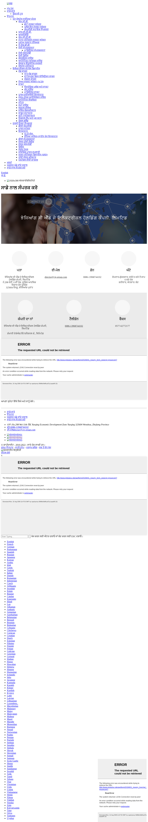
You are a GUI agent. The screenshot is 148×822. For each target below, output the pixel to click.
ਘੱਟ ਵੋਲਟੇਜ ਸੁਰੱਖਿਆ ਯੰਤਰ (24, 19)
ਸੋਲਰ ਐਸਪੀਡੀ (25, 144)
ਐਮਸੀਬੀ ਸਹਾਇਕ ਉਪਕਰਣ (36, 29)
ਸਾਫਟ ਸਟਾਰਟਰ (25, 113)
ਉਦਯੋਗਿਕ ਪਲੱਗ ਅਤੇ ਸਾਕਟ (36, 87)
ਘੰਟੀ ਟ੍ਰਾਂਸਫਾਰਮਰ (26, 115)
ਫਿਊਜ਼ (21, 147)
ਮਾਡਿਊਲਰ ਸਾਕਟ (31, 92)
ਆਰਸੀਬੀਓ (23, 34)
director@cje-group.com (56, 277)
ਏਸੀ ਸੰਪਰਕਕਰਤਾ (26, 47)
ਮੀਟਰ (21, 102)
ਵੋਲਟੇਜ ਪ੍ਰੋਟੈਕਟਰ (26, 66)
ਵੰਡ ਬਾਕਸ (22, 71)
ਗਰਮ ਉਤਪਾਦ (7, 447)
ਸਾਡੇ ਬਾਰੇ (11, 11)
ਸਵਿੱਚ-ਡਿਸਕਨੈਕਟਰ (27, 110)
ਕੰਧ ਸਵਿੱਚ (28, 89)
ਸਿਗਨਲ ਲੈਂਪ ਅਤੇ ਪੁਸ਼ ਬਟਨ (30, 118)
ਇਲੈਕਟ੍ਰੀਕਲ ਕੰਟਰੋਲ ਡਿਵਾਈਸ (26, 68)
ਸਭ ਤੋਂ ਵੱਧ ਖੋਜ (45, 447)
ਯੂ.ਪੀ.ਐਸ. (29, 134)
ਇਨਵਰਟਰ (23, 131)
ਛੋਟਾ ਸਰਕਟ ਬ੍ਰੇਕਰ (32, 24)
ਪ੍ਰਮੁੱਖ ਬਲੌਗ (31, 447)
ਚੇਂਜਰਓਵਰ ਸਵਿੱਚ (25, 58)
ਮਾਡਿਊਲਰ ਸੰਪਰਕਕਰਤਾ (34, 50)
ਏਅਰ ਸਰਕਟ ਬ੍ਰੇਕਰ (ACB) (31, 81)
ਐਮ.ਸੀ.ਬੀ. (23, 21)
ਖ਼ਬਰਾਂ (9, 162)
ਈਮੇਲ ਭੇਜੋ (5, 452)
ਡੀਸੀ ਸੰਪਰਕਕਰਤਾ (26, 139)
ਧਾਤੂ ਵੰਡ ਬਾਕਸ (30, 74)
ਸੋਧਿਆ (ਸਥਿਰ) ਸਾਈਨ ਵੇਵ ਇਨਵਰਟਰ (41, 136)
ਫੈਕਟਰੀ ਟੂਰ (18, 13)
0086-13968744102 (74, 326)
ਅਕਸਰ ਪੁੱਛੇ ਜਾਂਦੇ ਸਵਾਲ (17, 165)
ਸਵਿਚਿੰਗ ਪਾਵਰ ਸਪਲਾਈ (29, 152)
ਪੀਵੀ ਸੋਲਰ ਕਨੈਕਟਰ (27, 157)
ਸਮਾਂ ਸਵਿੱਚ (23, 105)
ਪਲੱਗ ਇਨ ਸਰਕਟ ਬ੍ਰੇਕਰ (35, 27)
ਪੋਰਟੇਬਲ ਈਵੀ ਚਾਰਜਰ (28, 160)
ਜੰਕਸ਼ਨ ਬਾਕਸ (30, 79)
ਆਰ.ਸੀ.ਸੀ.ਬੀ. (25, 32)
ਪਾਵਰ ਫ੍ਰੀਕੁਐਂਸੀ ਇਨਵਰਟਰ (31, 94)
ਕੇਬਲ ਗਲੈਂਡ (23, 121)
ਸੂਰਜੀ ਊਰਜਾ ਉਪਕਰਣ (22, 123)
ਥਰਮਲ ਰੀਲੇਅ (24, 107)
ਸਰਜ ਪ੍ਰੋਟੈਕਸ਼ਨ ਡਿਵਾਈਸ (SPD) (33, 154)
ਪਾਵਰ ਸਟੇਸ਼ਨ (24, 128)
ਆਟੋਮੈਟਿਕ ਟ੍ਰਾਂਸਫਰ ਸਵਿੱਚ (30, 60)
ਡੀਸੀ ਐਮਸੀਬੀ (25, 126)
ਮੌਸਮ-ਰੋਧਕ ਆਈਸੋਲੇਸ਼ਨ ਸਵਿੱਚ (32, 97)
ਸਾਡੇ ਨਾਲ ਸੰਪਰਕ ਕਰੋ (16, 167)
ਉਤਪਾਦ (10, 16)
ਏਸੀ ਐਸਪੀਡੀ (24, 53)
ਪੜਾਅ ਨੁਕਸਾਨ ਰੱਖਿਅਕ (28, 42)
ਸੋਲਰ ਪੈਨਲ (23, 149)
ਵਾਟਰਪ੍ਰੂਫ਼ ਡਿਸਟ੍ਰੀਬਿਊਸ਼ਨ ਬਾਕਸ (39, 76)
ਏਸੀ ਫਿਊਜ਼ (23, 55)
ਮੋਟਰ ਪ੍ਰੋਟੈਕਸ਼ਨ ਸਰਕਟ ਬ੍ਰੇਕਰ (32, 40)
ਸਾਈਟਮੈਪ (19, 447)
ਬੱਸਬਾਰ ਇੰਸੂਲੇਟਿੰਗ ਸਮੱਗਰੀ (30, 63)
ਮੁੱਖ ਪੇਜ (10, 8)
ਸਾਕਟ (21, 84)
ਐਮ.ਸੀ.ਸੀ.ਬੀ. (24, 37)
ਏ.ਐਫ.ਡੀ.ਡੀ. (24, 45)
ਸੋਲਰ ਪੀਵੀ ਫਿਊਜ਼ (26, 141)
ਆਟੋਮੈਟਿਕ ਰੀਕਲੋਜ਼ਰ (27, 100)
